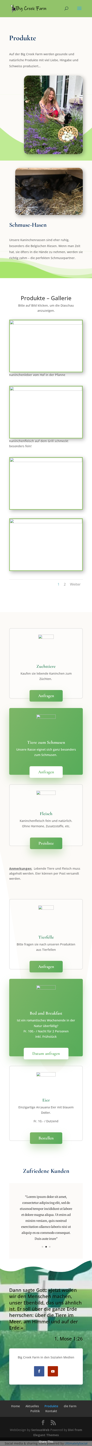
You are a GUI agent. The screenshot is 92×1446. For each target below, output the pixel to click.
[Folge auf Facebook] (39, 1371)
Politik (35, 1411)
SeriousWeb (40, 1430)
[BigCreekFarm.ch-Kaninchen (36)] (46, 390)
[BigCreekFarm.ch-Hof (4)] (46, 323)
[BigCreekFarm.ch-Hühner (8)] (46, 522)
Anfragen (46, 695)
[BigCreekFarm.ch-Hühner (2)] (46, 461)
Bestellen (46, 1138)
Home (15, 1406)
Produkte (51, 1406)
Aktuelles (32, 1406)
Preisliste (46, 843)
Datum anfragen (46, 1053)
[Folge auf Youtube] (53, 1371)
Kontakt (51, 1411)
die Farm (70, 1406)
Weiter (75, 584)
